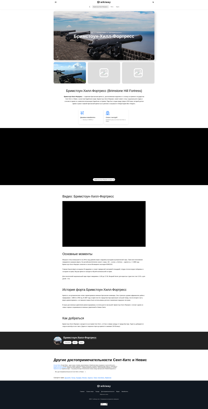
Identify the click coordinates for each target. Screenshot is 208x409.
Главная (82, 391)
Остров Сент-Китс (58, 366)
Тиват (95, 378)
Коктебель (101, 378)
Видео (118, 391)
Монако (84, 378)
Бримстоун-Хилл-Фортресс (79, 337)
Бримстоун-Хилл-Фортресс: (100, 6)
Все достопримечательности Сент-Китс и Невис (69, 371)
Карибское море (58, 368)
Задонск (90, 378)
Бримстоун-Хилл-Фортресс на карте (103, 179)
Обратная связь (104, 394)
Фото (112, 6)
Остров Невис (57, 365)
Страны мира (90, 391)
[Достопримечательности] (89, 7)
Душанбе (68, 378)
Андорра (78, 378)
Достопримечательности (107, 391)
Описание (67, 342)
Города (97, 391)
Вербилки (108, 378)
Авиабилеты (125, 391)
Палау (73, 378)
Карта (117, 6)
